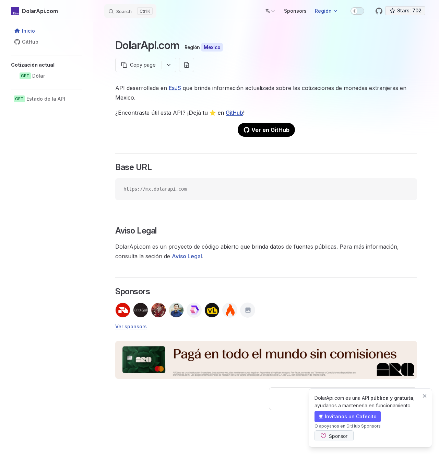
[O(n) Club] (140, 310)
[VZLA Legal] (212, 310)
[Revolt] (122, 310)
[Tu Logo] (247, 310)
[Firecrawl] (229, 310)
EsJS (175, 87)
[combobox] (270, 11)
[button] (46, 64)
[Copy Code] (406, 189)
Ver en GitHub (270, 129)
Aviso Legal (187, 256)
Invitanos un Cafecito (351, 416)
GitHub (234, 112)
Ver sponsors (131, 326)
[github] (379, 11)
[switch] (357, 11)
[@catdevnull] (158, 310)
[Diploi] (194, 310)
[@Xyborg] (176, 310)
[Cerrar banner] (424, 395)
